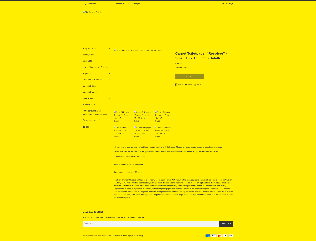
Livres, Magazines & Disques (95, 67)
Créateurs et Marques (96, 80)
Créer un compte (133, 4)
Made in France (89, 86)
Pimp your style (96, 48)
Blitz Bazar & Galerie (105, 236)
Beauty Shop (96, 55)
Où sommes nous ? (91, 120)
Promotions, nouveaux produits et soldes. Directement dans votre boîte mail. (113, 217)
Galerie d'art (96, 98)
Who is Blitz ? (89, 105)
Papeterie (96, 73)
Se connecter (119, 4)
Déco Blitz (96, 61)
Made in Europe (90, 92)
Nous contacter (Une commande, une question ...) (95, 112)
